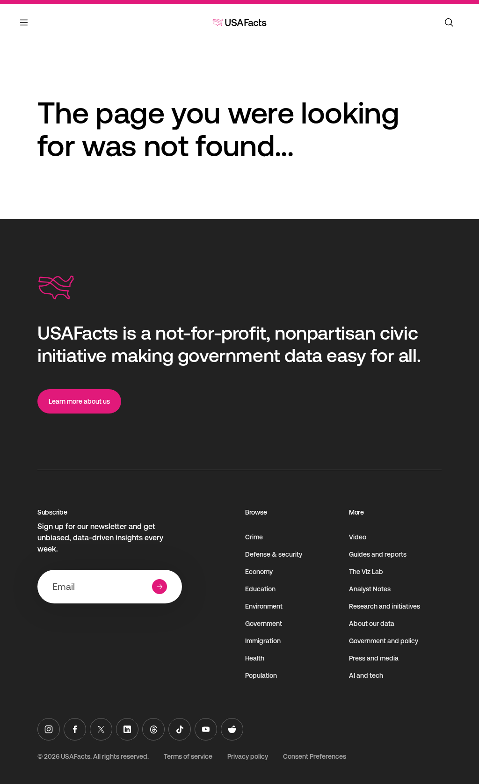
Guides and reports (377, 554)
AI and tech (366, 675)
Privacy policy (247, 756)
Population (261, 675)
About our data (371, 623)
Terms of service (188, 756)
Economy (259, 571)
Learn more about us (79, 401)
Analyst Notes (370, 589)
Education (260, 589)
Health (254, 658)
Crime (254, 537)
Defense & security (273, 554)
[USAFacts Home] (239, 22)
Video (357, 537)
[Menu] (24, 28)
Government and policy (383, 641)
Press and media (374, 658)
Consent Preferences (314, 756)
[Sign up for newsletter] (159, 586)
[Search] (449, 22)
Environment (264, 606)
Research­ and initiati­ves (384, 606)
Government (263, 623)
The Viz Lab (366, 571)
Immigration (263, 641)
